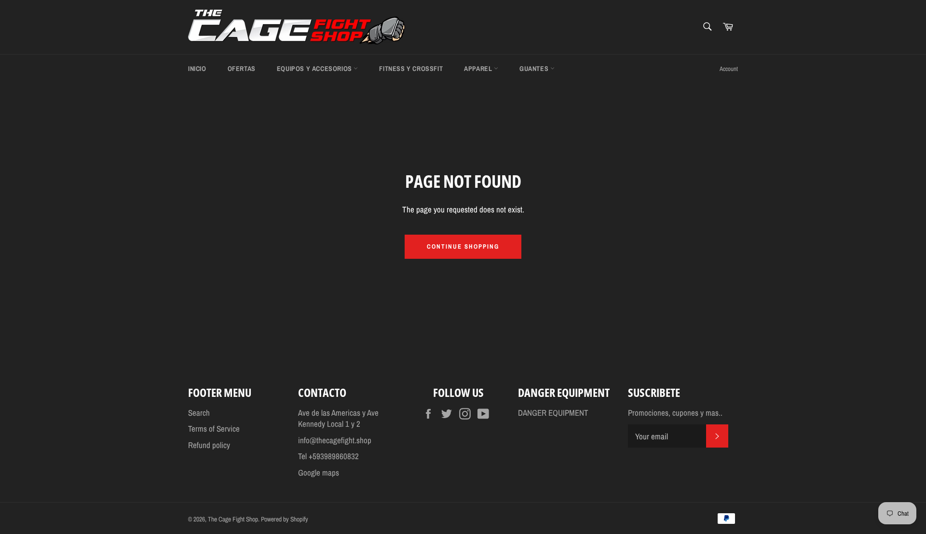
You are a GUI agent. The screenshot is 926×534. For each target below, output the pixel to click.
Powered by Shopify (284, 519)
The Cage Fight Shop (233, 519)
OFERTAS (242, 68)
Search (199, 412)
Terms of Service (214, 428)
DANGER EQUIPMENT (553, 412)
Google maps (318, 472)
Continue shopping (463, 246)
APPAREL (479, 68)
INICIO (197, 68)
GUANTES (534, 68)
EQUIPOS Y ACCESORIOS (315, 68)
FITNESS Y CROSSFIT (411, 68)
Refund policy (209, 444)
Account (729, 69)
